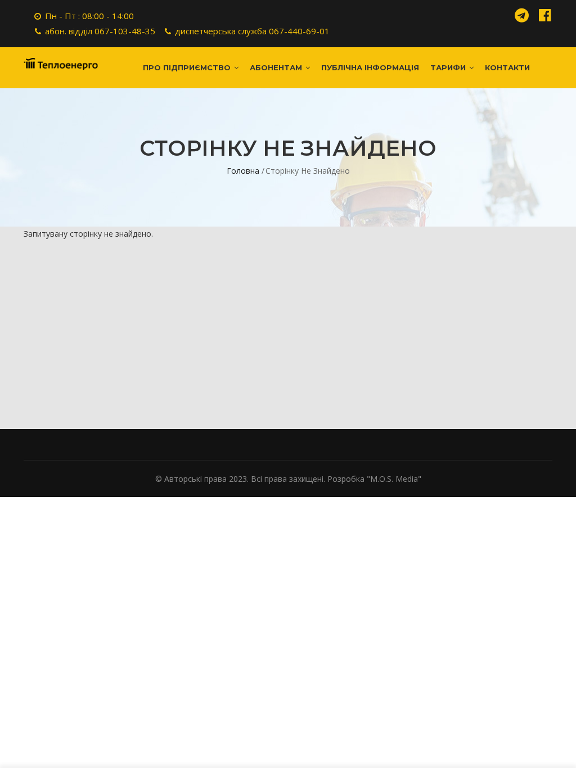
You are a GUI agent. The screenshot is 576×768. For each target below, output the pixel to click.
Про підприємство (188, 67)
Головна (243, 170)
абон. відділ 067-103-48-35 (100, 31)
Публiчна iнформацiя (370, 67)
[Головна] (61, 59)
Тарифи (449, 67)
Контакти (507, 67)
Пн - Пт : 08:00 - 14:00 (89, 15)
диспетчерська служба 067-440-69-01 (252, 31)
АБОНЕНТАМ (277, 67)
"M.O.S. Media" (394, 478)
